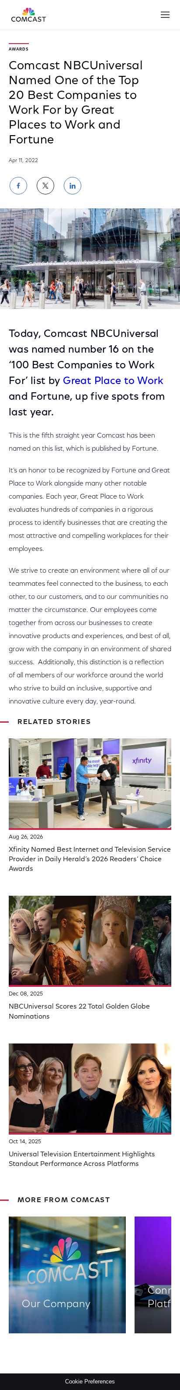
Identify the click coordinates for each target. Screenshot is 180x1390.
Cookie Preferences (90, 1381)
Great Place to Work (113, 381)
